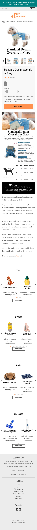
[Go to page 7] (19, 346)
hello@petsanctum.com (18, 474)
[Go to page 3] (19, 297)
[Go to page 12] (26, 346)
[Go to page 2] (17, 297)
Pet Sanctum (21, 520)
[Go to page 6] (17, 346)
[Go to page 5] (16, 346)
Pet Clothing (11, 21)
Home (3, 21)
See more (18, 300)
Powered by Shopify (18, 522)
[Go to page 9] (22, 346)
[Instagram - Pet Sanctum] (20, 509)
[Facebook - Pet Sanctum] (17, 509)
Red (17, 256)
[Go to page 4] (20, 297)
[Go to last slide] (3, 61)
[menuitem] (8, 61)
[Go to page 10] (23, 346)
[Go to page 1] (16, 297)
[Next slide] (33, 61)
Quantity (6, 88)
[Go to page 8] (20, 346)
